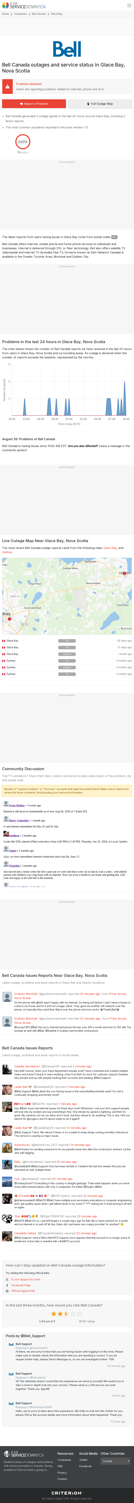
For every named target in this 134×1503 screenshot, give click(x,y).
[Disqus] (67, 843)
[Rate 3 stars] (67, 1314)
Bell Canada (39, 13)
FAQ (60, 1466)
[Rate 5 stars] (80, 1314)
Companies (20, 13)
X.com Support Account (25, 1279)
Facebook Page (21, 1285)
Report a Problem (36, 103)
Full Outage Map (102, 103)
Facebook (85, 1466)
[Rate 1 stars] (54, 1314)
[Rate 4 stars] (73, 1314)
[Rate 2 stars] (60, 1314)
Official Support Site (23, 1290)
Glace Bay (110, 548)
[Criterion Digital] (67, 1493)
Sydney (7, 552)
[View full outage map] (67, 596)
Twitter (83, 1459)
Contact (62, 1479)
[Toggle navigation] (129, 5)
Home (5, 13)
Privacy (62, 1472)
